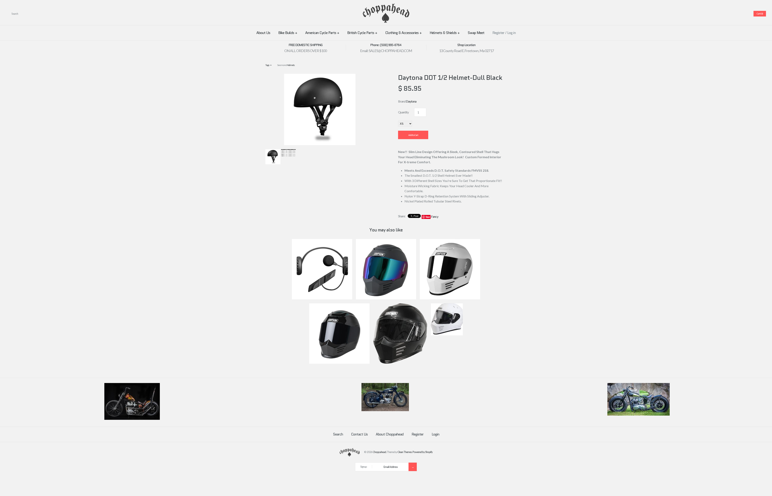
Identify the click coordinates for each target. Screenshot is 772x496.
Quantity (403, 112)
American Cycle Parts (322, 32)
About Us (263, 32)
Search (338, 434)
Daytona (411, 101)
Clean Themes (404, 451)
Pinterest (730, 13)
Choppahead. (379, 451)
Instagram (740, 13)
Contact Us (359, 434)
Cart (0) (760, 13)
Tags (268, 65)
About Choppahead (389, 434)
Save (428, 216)
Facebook (721, 13)
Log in (511, 32)
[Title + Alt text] (132, 418)
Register (498, 32)
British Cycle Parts (362, 32)
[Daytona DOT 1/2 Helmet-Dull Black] (319, 76)
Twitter (725, 13)
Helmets (291, 65)
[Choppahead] (386, 6)
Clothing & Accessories (403, 32)
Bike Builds (287, 32)
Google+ (735, 13)
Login (435, 434)
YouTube (745, 13)
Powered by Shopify (423, 451)
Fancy (434, 216)
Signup (363, 466)
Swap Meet (476, 32)
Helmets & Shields (445, 32)
